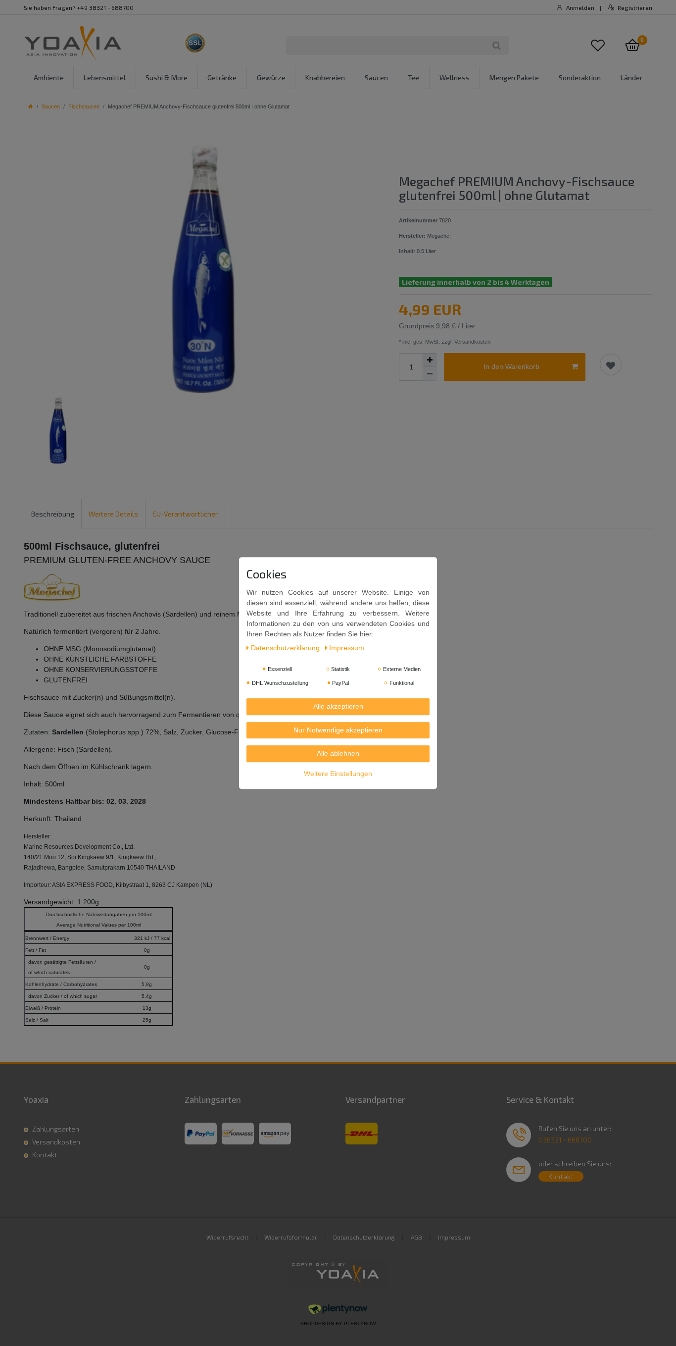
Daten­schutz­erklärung (286, 648)
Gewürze (271, 77)
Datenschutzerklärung (364, 1237)
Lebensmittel (105, 77)
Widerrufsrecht (227, 1237)
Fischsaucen (83, 106)
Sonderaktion (580, 77)
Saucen (376, 77)
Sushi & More (166, 77)
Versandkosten (56, 1142)
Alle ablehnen (338, 753)
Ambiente (49, 77)
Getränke (222, 77)
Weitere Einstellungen (338, 773)
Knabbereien (325, 77)
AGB (416, 1237)
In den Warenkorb (511, 366)
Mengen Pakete (514, 77)
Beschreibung (52, 514)
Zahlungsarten (55, 1129)
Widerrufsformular (290, 1237)
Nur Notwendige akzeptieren (338, 730)
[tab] (53, 513)
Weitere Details (113, 514)
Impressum (454, 1237)
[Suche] (496, 45)
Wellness (454, 77)
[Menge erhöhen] (429, 360)
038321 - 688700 (565, 1140)
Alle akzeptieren (338, 706)
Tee (413, 77)
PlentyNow (360, 1323)
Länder (631, 77)
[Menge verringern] (429, 374)
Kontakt (44, 1154)
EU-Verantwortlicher (185, 514)
